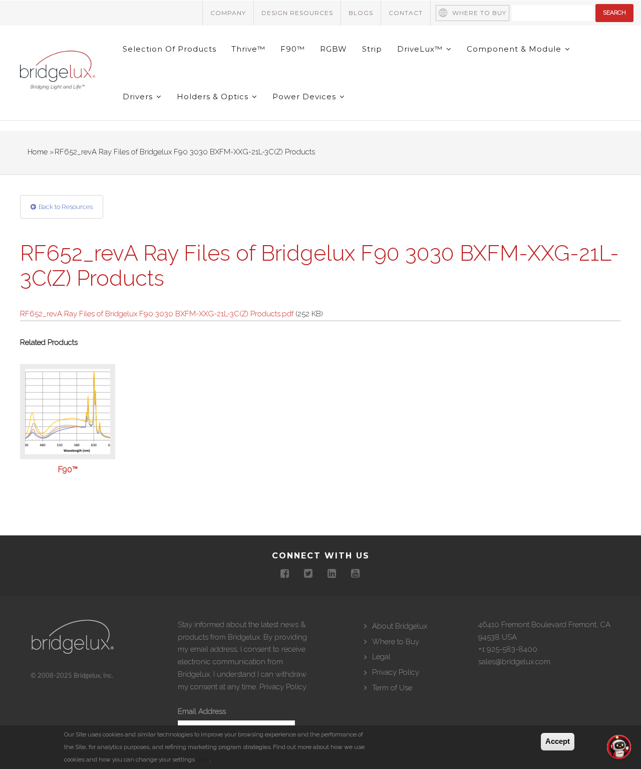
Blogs (361, 13)
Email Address (202, 711)
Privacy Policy (282, 686)
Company (228, 13)
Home (38, 151)
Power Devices (305, 96)
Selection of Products (169, 49)
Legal (381, 656)
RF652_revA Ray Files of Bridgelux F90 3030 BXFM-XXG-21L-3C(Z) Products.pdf (156, 313)
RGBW (333, 49)
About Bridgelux (399, 626)
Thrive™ (248, 49)
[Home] (57, 72)
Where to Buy (479, 13)
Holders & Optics (214, 96)
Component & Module (515, 49)
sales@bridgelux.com (514, 661)
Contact (406, 13)
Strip (372, 49)
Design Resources (297, 13)
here (202, 759)
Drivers (139, 96)
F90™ (292, 49)
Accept (557, 741)
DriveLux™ (421, 49)
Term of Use (392, 687)
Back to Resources (66, 207)
